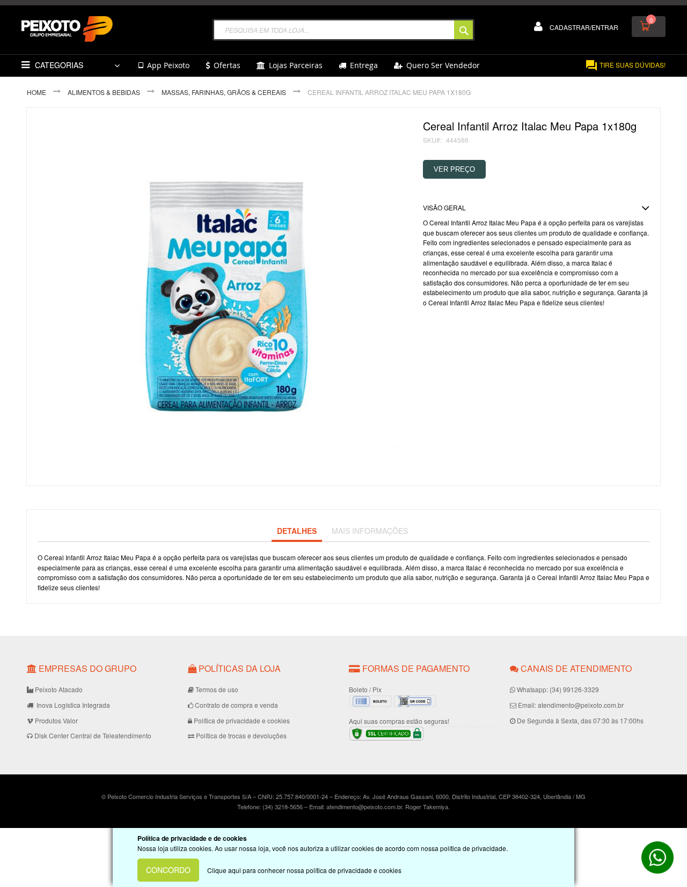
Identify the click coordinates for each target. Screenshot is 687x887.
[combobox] (343, 29)
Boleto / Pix (365, 689)
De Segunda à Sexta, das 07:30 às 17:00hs (580, 720)
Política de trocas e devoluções (241, 735)
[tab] (297, 531)
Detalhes (297, 530)
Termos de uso (216, 689)
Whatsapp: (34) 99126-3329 (558, 689)
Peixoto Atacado (59, 689)
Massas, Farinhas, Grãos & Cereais (224, 92)
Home (36, 92)
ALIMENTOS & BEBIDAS (104, 92)
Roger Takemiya (426, 806)
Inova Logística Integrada (72, 704)
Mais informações (370, 530)
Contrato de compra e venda (236, 704)
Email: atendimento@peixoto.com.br (571, 704)
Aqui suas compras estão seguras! (399, 720)
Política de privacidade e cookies (242, 720)
